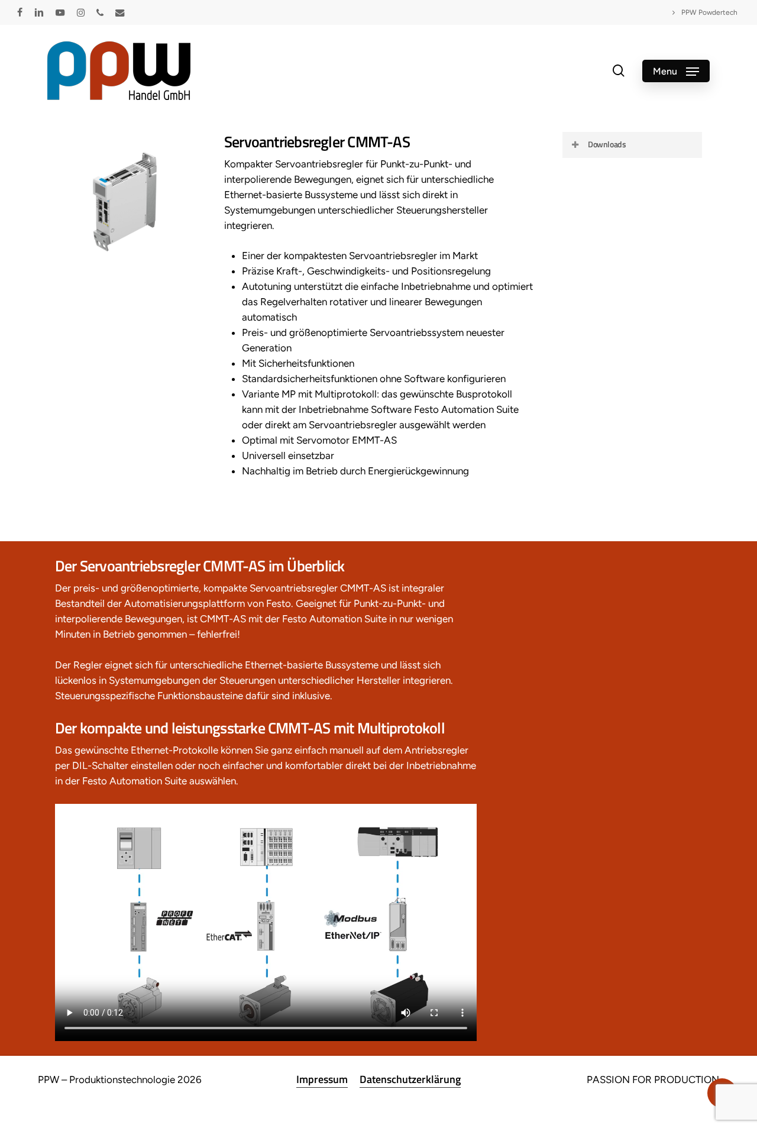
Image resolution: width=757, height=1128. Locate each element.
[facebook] (19, 12)
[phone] (99, 12)
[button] (676, 71)
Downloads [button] (607, 144)
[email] (120, 12)
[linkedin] (39, 12)
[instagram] (81, 12)
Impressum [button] (322, 1079)
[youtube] (60, 12)
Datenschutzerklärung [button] (410, 1079)
